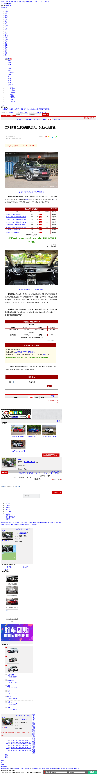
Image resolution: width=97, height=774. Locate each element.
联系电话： (33, 382)
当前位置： (4, 112)
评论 (33, 721)
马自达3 (3, 524)
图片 (9, 76)
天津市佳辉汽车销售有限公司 (25, 352)
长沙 (20, 109)
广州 (8, 109)
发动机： (17, 539)
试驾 (9, 64)
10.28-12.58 (23, 533)
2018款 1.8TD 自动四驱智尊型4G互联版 (16, 227)
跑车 (12, 99)
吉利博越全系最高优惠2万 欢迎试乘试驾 (23, 740)
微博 (6, 757)
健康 (6, 21)
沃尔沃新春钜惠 (12, 595)
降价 (26, 112)
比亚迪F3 (55, 522)
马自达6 (32, 522)
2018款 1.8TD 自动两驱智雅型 (13, 214)
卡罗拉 (50, 522)
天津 (23, 109)
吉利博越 (8, 567)
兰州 (26, 109)
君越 (59, 522)
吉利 (44, 354)
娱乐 (6, 15)
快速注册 (17, 486)
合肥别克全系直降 (12, 607)
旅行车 (13, 97)
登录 (6, 5)
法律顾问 (61, 768)
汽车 (6, 25)
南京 (29, 109)
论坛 (6, 49)
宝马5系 (37, 522)
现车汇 (32, 1)
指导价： (17, 533)
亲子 (6, 23)
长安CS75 (10, 675)
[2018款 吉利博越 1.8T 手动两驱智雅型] (33, 187)
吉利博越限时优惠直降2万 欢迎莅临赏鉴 (23, 743)
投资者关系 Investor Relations (21, 768)
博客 (6, 47)
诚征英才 (40, 768)
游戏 (33, 751)
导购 (9, 62)
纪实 (2, 762)
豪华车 (13, 92)
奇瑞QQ (28, 524)
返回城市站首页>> (52, 401)
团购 (9, 80)
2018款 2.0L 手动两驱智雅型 (13, 232)
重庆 (38, 109)
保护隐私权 (47, 768)
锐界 (8, 691)
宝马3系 (14, 522)
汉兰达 (9, 696)
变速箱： (21, 469)
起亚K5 (27, 522)
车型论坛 (57, 119)
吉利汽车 (6, 116)
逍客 (8, 707)
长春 (14, 109)
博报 (6, 755)
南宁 (35, 109)
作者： (7, 417)
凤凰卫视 (4, 7)
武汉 (32, 109)
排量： (20, 466)
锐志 (41, 522)
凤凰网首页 (4, 1)
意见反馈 (67, 768)
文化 (6, 39)
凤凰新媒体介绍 (6, 768)
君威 (5, 522)
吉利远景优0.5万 (33, 436)
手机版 (40, 1)
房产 (6, 27)
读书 (6, 35)
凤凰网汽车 (13, 1)
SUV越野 (9, 511)
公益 (6, 51)
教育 (6, 37)
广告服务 (34, 768)
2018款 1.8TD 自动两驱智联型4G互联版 (16, 217)
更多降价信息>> (55, 471)
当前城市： (43, 476)
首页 (33, 715)
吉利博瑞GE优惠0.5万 (18, 437)
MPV (12, 96)
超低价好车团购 (88, 118)
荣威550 (33, 524)
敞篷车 (13, 101)
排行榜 (10, 84)
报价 (9, 74)
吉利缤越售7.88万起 (19, 451)
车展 (35, 1)
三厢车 (12, 90)
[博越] (9, 463)
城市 (33, 753)
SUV (11, 94)
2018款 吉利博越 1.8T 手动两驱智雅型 (31, 192)
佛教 (6, 53)
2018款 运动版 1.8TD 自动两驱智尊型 (15, 224)
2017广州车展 (41, 112)
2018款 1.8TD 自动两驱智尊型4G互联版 (16, 222)
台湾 (33, 719)
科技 (6, 31)
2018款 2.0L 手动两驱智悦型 (13, 229)
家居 (6, 29)
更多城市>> (47, 109)
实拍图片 (37, 119)
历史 (6, 41)
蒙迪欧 (9, 522)
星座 (6, 55)
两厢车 (12, 88)
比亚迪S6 (12, 524)
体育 (6, 17)
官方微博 (4, 3)
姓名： (10, 382)
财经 (6, 13)
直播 (2, 764)
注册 (9, 5)
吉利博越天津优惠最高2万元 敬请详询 (23, 748)
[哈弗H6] (13, 650)
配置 (6, 569)
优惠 (9, 78)
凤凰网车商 (20, 1)
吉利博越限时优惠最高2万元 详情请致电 (23, 745)
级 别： (17, 536)
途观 (8, 686)
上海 (5, 109)
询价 (9, 82)
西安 (41, 109)
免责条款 (54, 768)
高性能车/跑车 (10, 517)
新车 (9, 60)
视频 (6, 45)
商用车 (27, 1)
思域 (23, 522)
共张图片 (5, 540)
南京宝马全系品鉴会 (12, 620)
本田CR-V (10, 680)
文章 (49, 119)
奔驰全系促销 (12, 584)
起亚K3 (19, 522)
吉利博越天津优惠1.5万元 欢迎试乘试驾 (23, 750)
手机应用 (46, 1)
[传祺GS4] (13, 660)
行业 (9, 68)
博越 (12, 116)
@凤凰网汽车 (15, 417)
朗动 (7, 524)
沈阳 (11, 109)
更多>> (53, 396)
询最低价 (19, 529)
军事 (6, 43)
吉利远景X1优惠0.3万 (49, 437)
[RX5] (13, 669)
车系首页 (20, 119)
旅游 (6, 33)
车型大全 (11, 72)
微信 (9, 3)
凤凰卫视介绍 (74, 768)
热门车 (8, 503)
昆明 (17, 109)
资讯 (6, 11)
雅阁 (2, 522)
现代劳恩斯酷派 (20, 524)
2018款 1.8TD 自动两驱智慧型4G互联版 (16, 219)
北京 (2, 105)
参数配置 (28, 119)
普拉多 (45, 522)
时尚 (6, 19)
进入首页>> (28, 529)
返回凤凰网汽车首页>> (51, 455)
